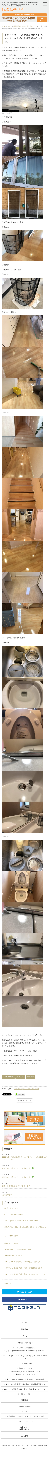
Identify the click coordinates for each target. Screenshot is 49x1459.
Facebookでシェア (25, 1299)
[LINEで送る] (20, 1094)
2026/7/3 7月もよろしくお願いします (17, 1167)
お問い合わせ (8, 1077)
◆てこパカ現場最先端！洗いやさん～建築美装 (22, 1262)
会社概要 (24, 1436)
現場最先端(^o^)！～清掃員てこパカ (25, 26)
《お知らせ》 (8, 1283)
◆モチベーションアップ (14, 1255)
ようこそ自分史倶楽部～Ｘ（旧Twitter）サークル (22, 1221)
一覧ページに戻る (24, 1100)
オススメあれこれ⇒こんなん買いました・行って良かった (25, 1228)
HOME (4, 26)
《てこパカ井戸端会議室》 (13, 1214)
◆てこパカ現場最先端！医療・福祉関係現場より (23, 1268)
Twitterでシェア (25, 1292)
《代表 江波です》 (10, 1208)
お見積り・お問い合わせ (24, 1428)
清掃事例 (30, 1077)
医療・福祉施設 (25, 1406)
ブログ (10, 26)
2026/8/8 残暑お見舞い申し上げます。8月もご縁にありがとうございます (24, 1157)
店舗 (25, 1411)
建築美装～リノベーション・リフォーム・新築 (25, 1416)
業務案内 (20, 1077)
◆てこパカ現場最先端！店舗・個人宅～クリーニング (25, 1274)
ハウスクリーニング (25, 1421)
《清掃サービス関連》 (11, 1243)
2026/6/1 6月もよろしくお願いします (17, 1176)
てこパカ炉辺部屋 (11, 1236)
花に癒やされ (7, 1193)
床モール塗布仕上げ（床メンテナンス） (17, 1185)
